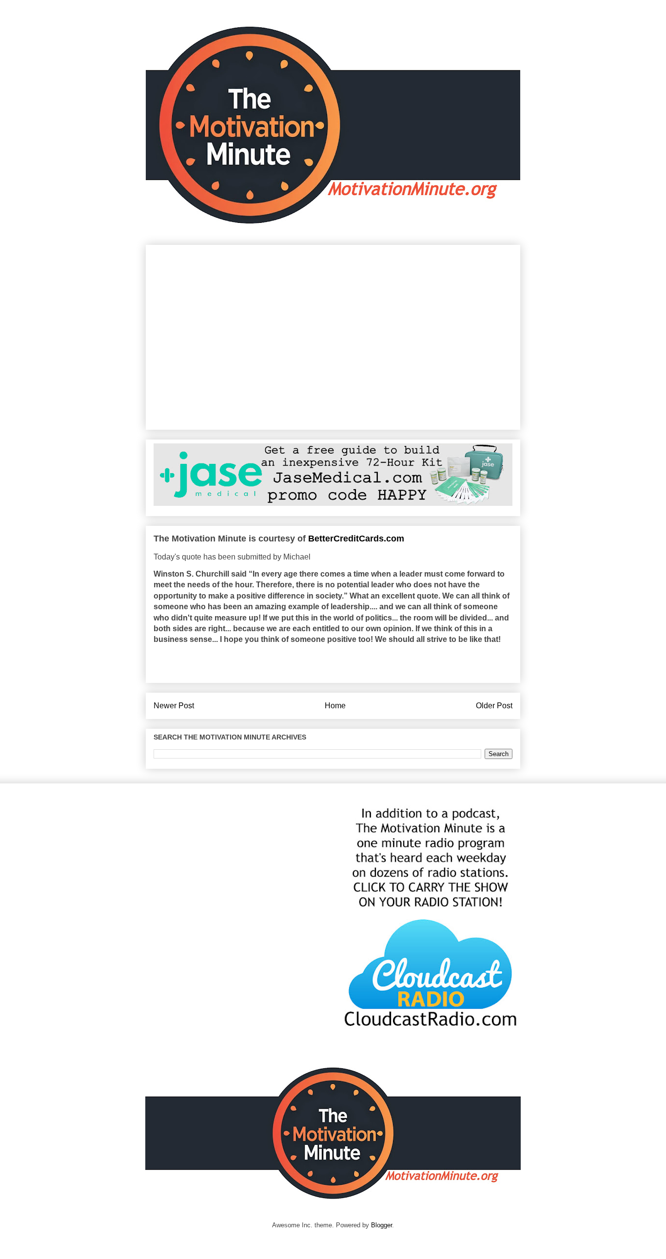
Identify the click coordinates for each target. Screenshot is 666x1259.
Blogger (381, 1225)
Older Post (494, 705)
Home (335, 705)
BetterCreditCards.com (356, 538)
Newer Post (174, 705)
